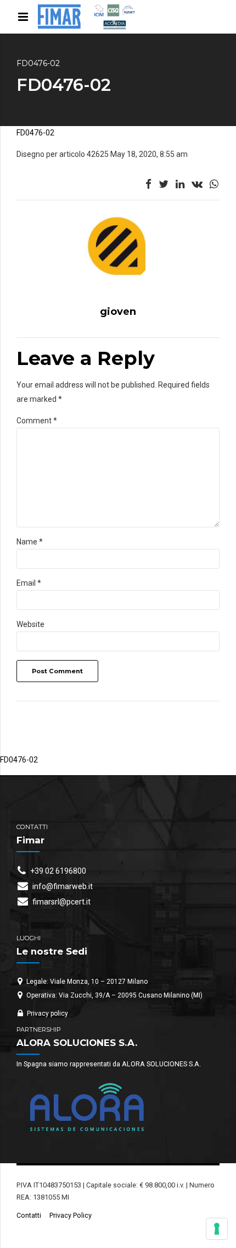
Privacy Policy (70, 1215)
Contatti (28, 1215)
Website (30, 624)
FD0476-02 (35, 132)
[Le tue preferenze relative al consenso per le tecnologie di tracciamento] (216, 1228)
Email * (28, 583)
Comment (36, 420)
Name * (29, 541)
